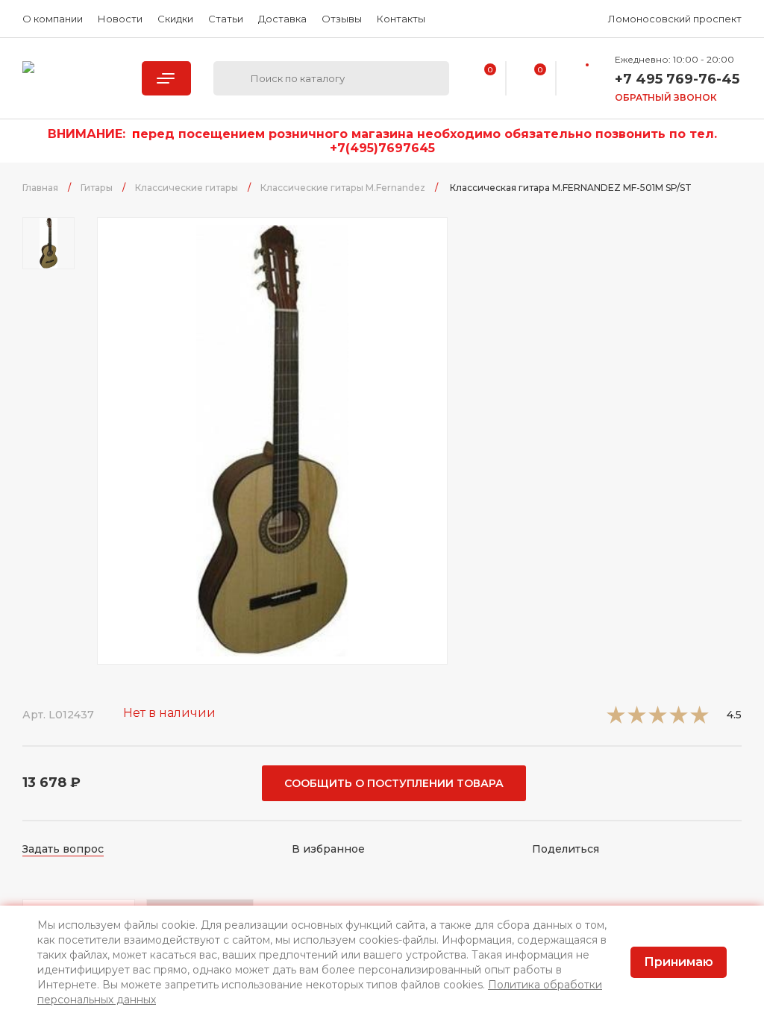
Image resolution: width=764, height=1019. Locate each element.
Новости (120, 19)
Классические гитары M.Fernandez (342, 187)
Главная (40, 187)
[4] (678, 719)
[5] (699, 719)
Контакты (401, 19)
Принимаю (678, 962)
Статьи (225, 19)
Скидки (175, 19)
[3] (657, 719)
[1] (616, 719)
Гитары (97, 187)
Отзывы (342, 19)
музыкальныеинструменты (70, 78)
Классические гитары (186, 187)
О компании (52, 19)
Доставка (282, 19)
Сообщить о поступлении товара (394, 783)
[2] (636, 719)
